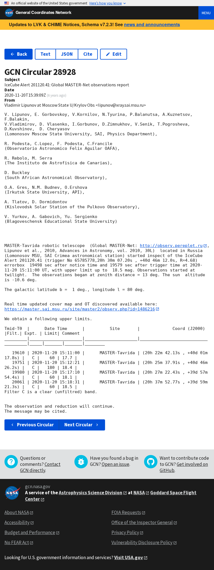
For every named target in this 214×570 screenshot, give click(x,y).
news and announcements (152, 24)
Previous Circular (35, 425)
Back (22, 54)
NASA (139, 493)
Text (45, 54)
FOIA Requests (126, 512)
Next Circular (78, 425)
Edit (117, 54)
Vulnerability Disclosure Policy (141, 542)
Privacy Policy (125, 532)
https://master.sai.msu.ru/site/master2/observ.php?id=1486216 (79, 309)
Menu (206, 12)
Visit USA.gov (128, 557)
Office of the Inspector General (142, 522)
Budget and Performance (29, 532)
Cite (87, 54)
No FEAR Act (16, 542)
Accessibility (17, 522)
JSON (67, 54)
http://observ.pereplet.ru (171, 245)
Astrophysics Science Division (90, 493)
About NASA (16, 512)
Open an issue (115, 464)
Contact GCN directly (40, 467)
